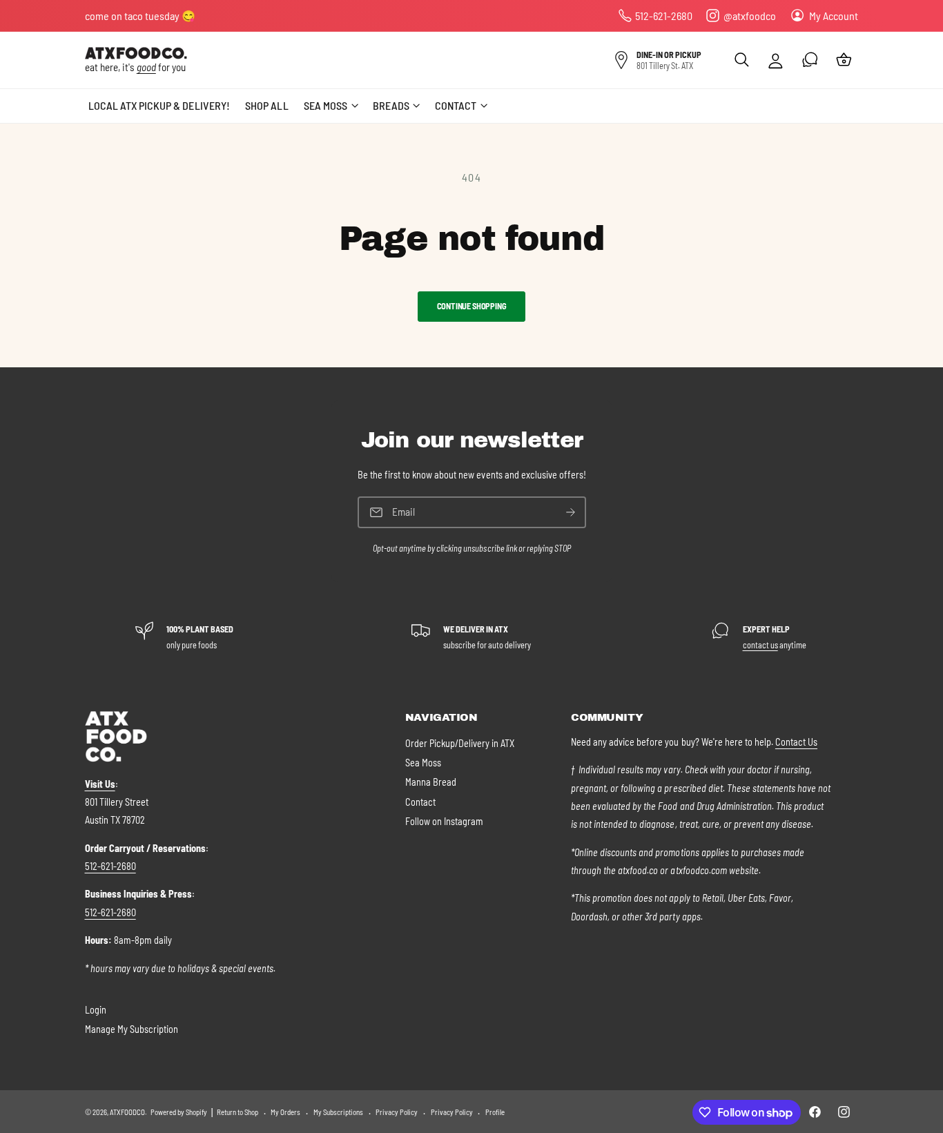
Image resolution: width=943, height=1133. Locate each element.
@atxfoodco (749, 15)
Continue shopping (472, 306)
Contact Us (796, 742)
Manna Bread (430, 782)
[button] (742, 60)
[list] (471, 636)
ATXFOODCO (127, 1111)
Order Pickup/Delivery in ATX (459, 743)
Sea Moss (423, 762)
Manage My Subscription (131, 1029)
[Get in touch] (810, 60)
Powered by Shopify (178, 1111)
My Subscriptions (338, 1111)
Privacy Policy (397, 1111)
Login (95, 1010)
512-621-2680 (663, 15)
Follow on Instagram (444, 821)
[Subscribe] (570, 512)
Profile (495, 1111)
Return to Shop (237, 1111)
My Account (833, 15)
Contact (420, 802)
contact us (760, 645)
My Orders (285, 1111)
